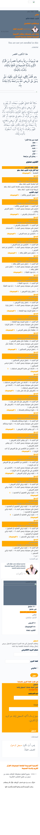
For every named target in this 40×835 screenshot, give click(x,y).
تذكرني (34, 668)
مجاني (37, 15)
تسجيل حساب (33, 690)
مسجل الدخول (16, 745)
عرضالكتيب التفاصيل (31, 23)
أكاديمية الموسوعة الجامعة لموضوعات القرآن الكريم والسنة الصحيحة (22, 767)
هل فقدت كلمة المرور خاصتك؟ (27, 682)
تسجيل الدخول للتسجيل (28, 612)
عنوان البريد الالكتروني (30, 650)
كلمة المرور (34, 661)
